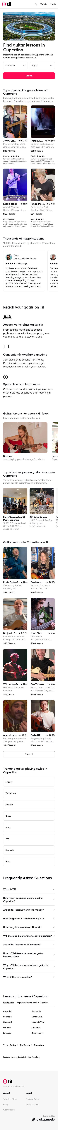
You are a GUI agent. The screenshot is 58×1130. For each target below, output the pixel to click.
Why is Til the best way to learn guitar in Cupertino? (25, 967)
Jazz (8, 861)
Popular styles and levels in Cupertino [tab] (32, 1003)
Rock (8, 827)
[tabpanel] (29, 1022)
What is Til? (9, 889)
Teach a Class (10, 1099)
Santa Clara (37, 1017)
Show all (29, 754)
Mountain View (38, 1022)
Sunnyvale (36, 1011)
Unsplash (36, 1057)
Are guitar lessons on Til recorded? (22, 944)
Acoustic (10, 850)
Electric (9, 804)
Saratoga (7, 1017)
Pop (7, 838)
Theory (9, 781)
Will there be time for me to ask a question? (27, 935)
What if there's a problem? (18, 977)
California (25, 1045)
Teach (43, 4)
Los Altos (7, 1028)
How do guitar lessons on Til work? (22, 927)
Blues (8, 816)
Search (29, 75)
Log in (53, 4)
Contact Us (9, 1109)
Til (4, 1045)
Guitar (13, 1045)
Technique (11, 793)
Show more (36, 1033)
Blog (5, 1104)
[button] (24, 198)
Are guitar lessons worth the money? (23, 909)
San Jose (7, 1033)
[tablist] (29, 1004)
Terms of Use (32, 1104)
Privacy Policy (32, 1099)
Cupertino (7, 1011)
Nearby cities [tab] (8, 1003)
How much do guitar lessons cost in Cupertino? (22, 899)
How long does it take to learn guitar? (24, 918)
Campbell (7, 1022)
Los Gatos (36, 1028)
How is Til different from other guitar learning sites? (23, 955)
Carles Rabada (24, 1057)
